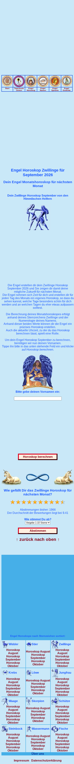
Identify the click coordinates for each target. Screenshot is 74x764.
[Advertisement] (37, 38)
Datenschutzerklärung (46, 760)
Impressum (21, 760)
